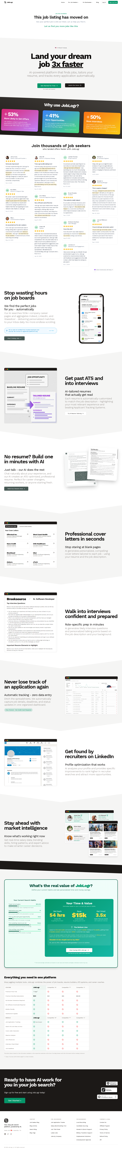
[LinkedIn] (5, 1134)
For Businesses (87, 2)
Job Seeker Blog (34, 1122)
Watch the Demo (73, 85)
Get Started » (14, 1100)
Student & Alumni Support (84, 1129)
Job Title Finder (55, 1129)
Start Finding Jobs (13, 338)
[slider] (18, 906)
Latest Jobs (54, 1132)
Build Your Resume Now (15, 488)
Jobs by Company (56, 1136)
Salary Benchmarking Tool (58, 1126)
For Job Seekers (73, 2)
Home (63, 2)
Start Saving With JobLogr (78, 950)
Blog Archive (33, 1126)
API (101, 1139)
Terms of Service (105, 1132)
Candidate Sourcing (82, 1126)
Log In (104, 2)
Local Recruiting (81, 1122)
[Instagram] (11, 1134)
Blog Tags (32, 1132)
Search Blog (33, 1129)
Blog (97, 2)
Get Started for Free (48, 85)
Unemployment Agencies (83, 1139)
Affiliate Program (105, 1126)
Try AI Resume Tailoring (75, 413)
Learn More (51, 330)
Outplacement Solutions (83, 1136)
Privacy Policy (104, 1129)
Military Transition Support (84, 1132)
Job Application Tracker (58, 1122)
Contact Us (103, 1122)
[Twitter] (8, 1134)
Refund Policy (104, 1136)
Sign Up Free (113, 2)
